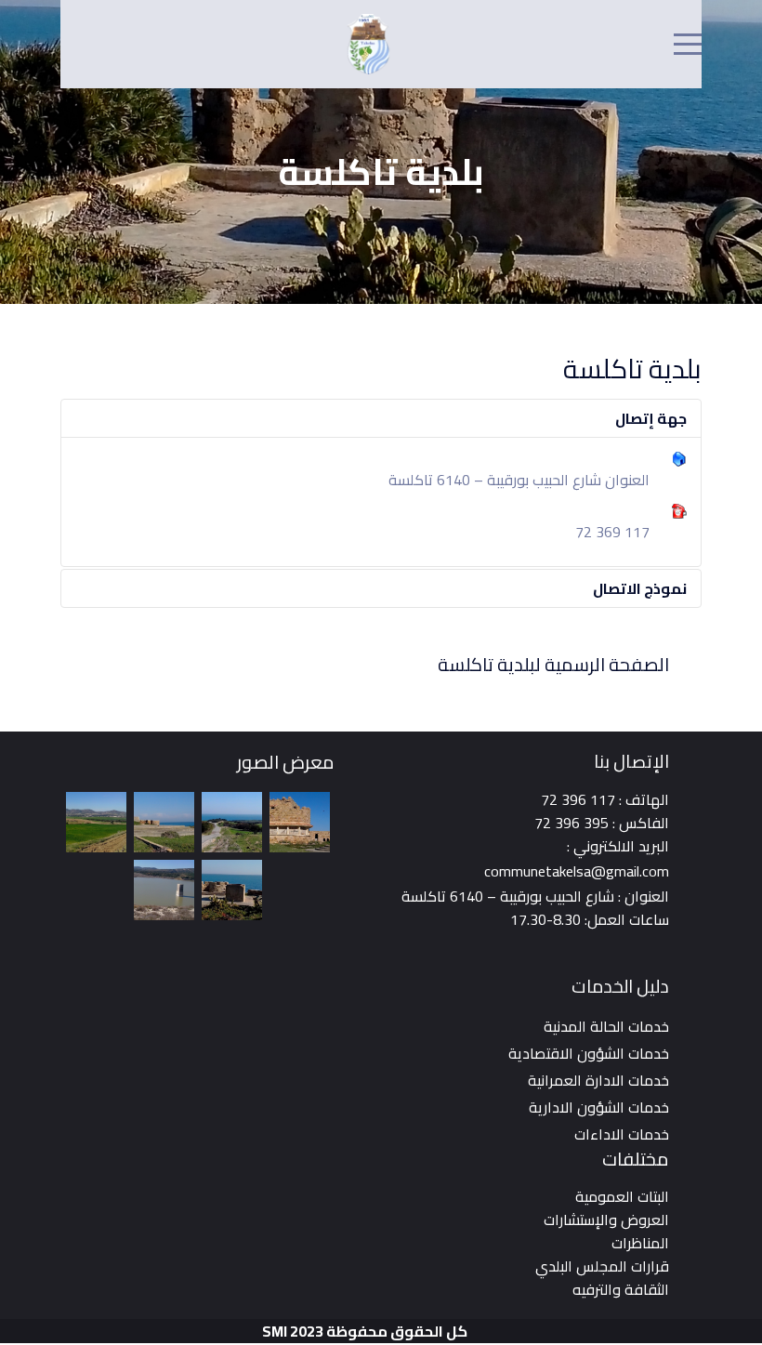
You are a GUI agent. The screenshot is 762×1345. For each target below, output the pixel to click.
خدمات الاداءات (621, 1134)
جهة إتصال (651, 418)
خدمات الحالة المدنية (606, 1026)
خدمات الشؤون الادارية (599, 1107)
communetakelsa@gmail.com (576, 871)
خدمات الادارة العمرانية (598, 1080)
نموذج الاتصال (640, 588)
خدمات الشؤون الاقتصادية (588, 1053)
